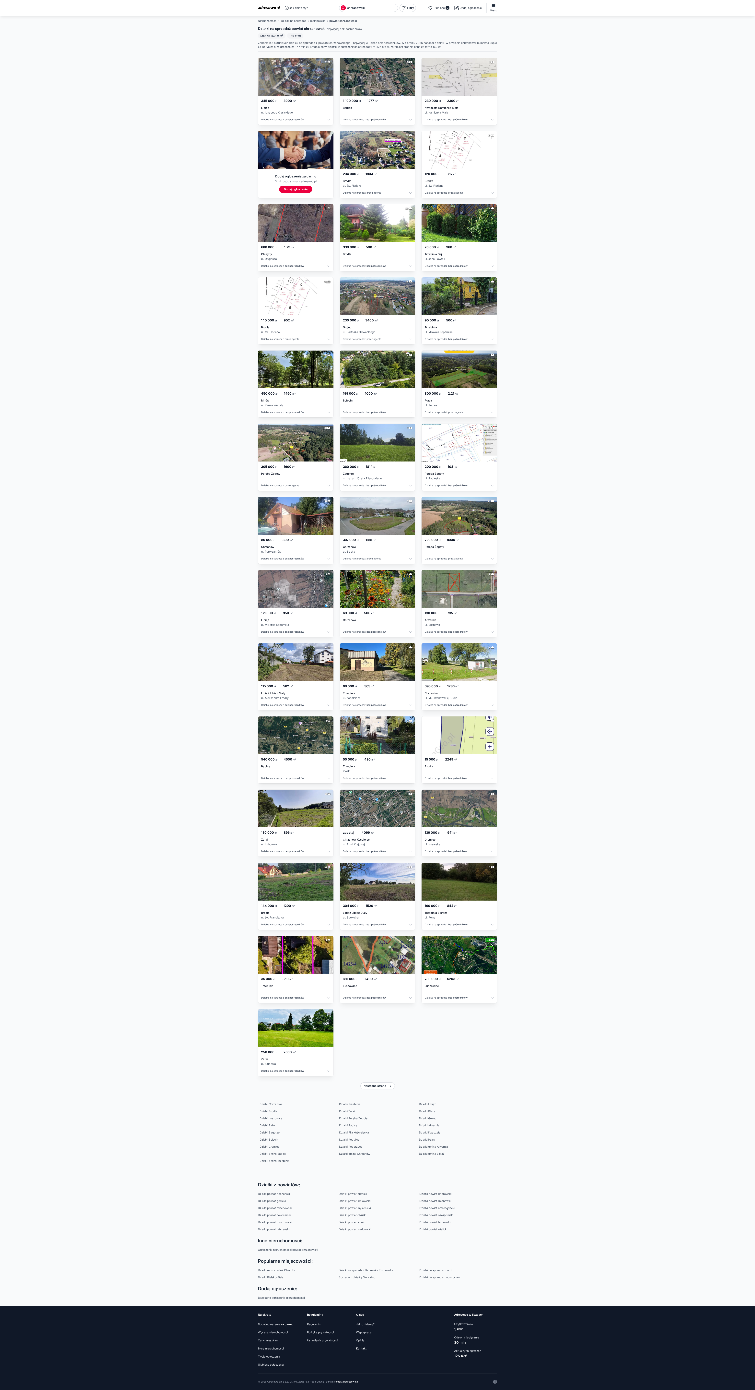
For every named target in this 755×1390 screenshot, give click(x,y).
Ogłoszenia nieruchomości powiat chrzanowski (288, 1249)
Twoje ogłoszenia (269, 1356)
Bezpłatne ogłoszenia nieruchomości (281, 1297)
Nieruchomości (267, 20)
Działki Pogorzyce (350, 1146)
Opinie (360, 1340)
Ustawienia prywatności (322, 1340)
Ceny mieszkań (268, 1340)
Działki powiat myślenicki (355, 1208)
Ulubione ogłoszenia (271, 1364)
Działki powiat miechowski (275, 1208)
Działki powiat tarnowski (434, 1222)
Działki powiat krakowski (354, 1201)
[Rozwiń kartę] (329, 120)
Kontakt (361, 1348)
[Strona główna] (270, 8)
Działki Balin (267, 1125)
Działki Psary (427, 1139)
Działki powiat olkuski (352, 1215)
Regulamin (313, 1324)
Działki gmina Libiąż (432, 1153)
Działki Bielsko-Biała (271, 1277)
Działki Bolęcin (269, 1139)
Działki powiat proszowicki (275, 1222)
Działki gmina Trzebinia (274, 1160)
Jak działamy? (298, 7)
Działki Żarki (347, 1111)
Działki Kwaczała (429, 1132)
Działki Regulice (349, 1139)
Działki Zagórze (270, 1132)
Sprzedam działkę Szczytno (357, 1277)
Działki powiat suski (351, 1222)
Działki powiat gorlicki (272, 1201)
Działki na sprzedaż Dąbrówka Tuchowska (366, 1270)
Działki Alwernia (429, 1125)
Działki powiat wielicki (433, 1229)
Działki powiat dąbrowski (435, 1193)
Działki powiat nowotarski (274, 1215)
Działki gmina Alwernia (433, 1146)
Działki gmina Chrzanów (354, 1153)
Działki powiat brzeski (353, 1193)
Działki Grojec (427, 1118)
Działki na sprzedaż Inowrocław (439, 1277)
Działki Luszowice (271, 1118)
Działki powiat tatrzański (273, 1229)
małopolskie (317, 20)
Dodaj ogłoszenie (276, 1324)
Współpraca (364, 1332)
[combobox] (372, 7)
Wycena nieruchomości (273, 1332)
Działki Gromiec (269, 1146)
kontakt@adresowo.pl (346, 1381)
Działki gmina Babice (273, 1153)
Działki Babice (348, 1125)
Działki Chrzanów (271, 1104)
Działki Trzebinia (349, 1104)
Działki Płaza (427, 1111)
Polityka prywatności (320, 1332)
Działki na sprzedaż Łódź (435, 1270)
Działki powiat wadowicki (355, 1229)
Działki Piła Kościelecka (354, 1132)
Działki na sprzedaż (293, 20)
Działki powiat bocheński (274, 1193)
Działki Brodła (268, 1111)
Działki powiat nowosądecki (437, 1208)
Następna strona (375, 1085)
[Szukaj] (343, 8)
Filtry (410, 7)
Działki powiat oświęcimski (436, 1215)
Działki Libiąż (427, 1104)
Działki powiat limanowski (435, 1201)
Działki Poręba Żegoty (353, 1118)
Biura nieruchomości (271, 1348)
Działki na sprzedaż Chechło (276, 1270)
